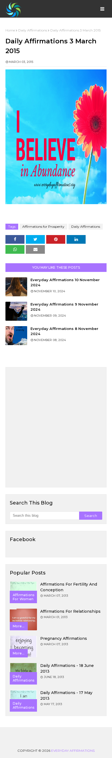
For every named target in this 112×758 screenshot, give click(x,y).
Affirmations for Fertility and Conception (68, 587)
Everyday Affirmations (73, 751)
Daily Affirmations (32, 30)
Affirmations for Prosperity (43, 226)
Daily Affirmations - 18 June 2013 (67, 668)
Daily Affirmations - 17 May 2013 (66, 695)
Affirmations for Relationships (70, 611)
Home (10, 30)
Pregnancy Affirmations (63, 638)
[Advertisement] (56, 427)
